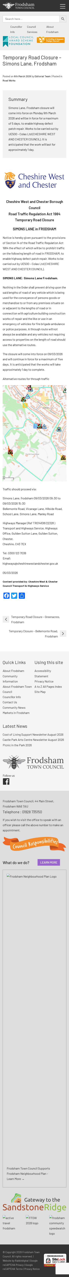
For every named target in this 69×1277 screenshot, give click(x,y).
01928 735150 (32, 812)
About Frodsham (13, 670)
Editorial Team (43, 76)
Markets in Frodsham (16, 712)
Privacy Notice (43, 681)
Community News (14, 707)
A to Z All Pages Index (48, 686)
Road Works (9, 80)
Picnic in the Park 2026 (17, 745)
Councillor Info (12, 697)
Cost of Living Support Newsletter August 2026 (33, 734)
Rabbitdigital (21, 1260)
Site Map (40, 691)
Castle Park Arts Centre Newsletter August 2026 (33, 739)
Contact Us (10, 702)
